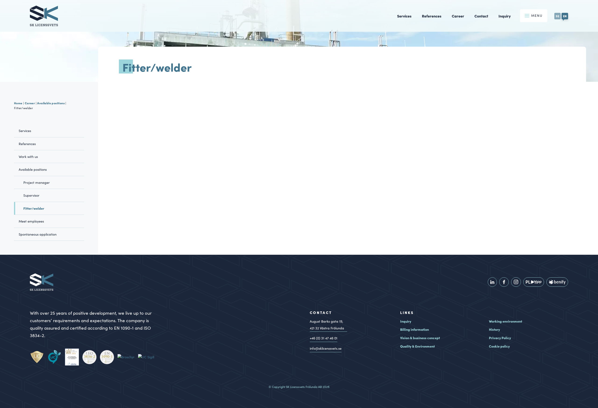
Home (18, 103)
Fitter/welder (33, 208)
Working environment (505, 321)
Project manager (36, 182)
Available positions (51, 103)
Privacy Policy (500, 337)
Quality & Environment (417, 346)
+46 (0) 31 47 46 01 (323, 338)
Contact (481, 15)
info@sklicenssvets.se (326, 348)
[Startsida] (44, 23)
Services (404, 15)
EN (565, 16)
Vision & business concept (420, 337)
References (431, 15)
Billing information (414, 329)
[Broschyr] (127, 357)
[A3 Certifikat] (91, 357)
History (494, 329)
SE (557, 16)
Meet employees (31, 221)
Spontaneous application (38, 234)
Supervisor (31, 195)
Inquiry (504, 15)
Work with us (28, 156)
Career (458, 15)
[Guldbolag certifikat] (73, 357)
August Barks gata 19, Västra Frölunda (327, 324)
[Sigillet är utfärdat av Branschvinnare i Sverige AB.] (148, 357)
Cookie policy (499, 346)
